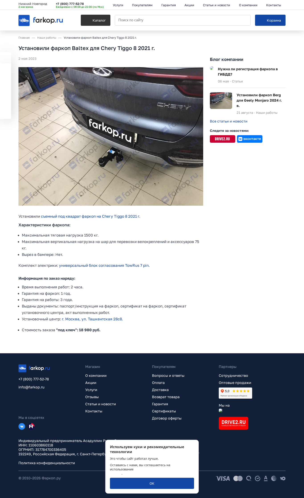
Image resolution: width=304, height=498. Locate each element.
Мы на (224, 405)
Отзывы (92, 397)
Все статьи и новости (228, 121)
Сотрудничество (233, 375)
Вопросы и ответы (168, 375)
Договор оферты (167, 418)
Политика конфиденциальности (46, 463)
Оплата (158, 382)
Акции (90, 382)
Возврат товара (166, 397)
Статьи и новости (100, 404)
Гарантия (160, 404)
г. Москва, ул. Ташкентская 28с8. (92, 319)
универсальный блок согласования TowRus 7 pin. (104, 265)
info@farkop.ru (31, 387)
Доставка (160, 390)
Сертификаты (164, 411)
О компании (96, 375)
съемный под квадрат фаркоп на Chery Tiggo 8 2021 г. (90, 216)
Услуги (91, 390)
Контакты (93, 411)
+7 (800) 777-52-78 (70, 4)
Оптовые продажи (235, 382)
